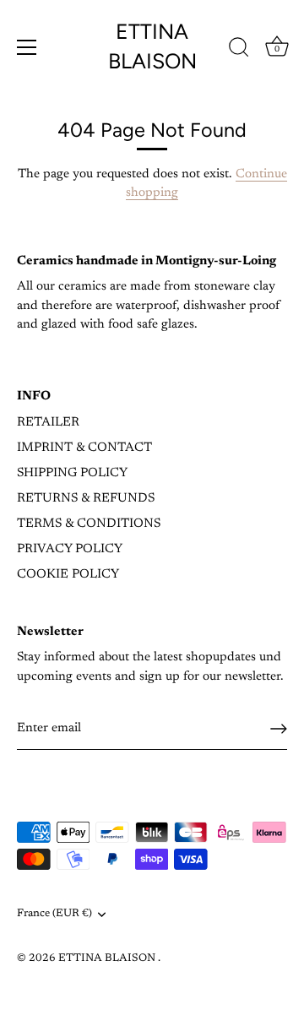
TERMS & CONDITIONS (88, 524)
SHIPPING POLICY (72, 473)
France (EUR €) (54, 914)
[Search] (239, 49)
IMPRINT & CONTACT (84, 448)
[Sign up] (278, 728)
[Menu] (27, 47)
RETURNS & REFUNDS (86, 498)
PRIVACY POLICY (69, 549)
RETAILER (48, 422)
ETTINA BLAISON (152, 46)
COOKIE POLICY (68, 574)
